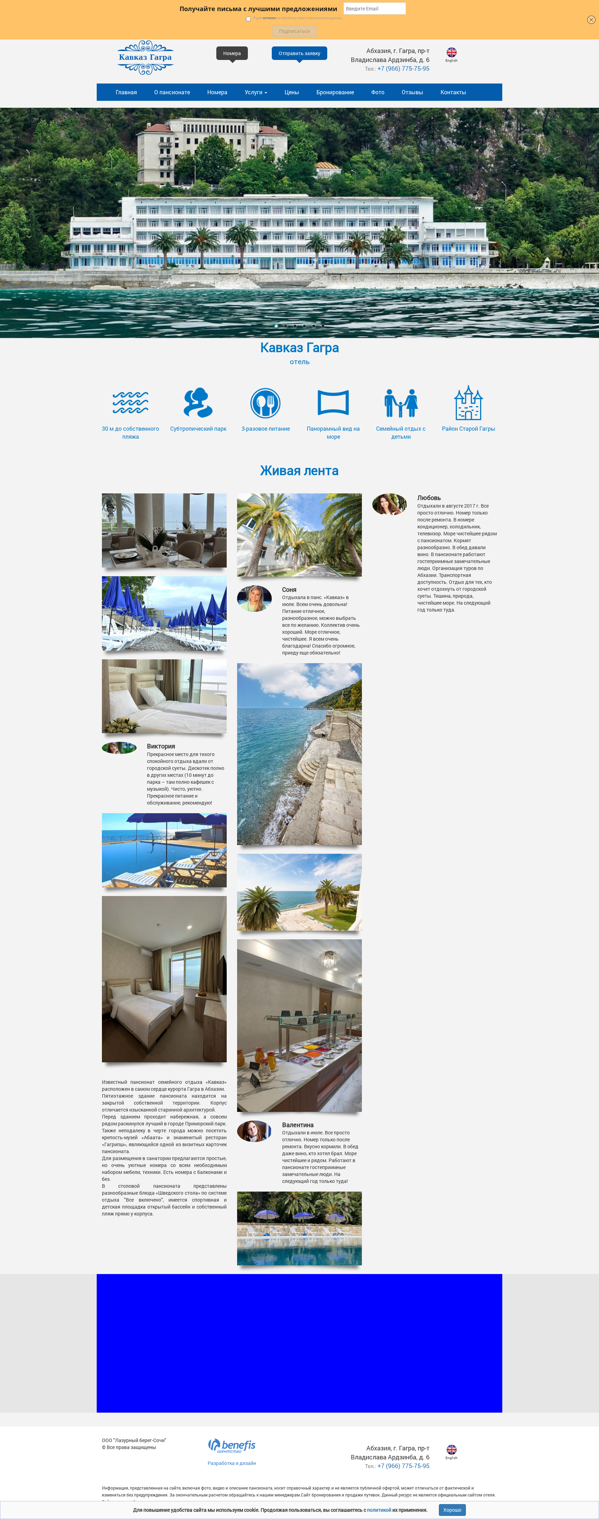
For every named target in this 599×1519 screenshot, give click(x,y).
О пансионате (172, 92)
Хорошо (452, 1510)
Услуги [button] (254, 92)
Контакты (453, 92)
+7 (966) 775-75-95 (403, 68)
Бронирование (335, 92)
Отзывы (412, 92)
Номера (217, 92)
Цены (292, 92)
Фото (377, 92)
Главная (126, 92)
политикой (379, 1510)
